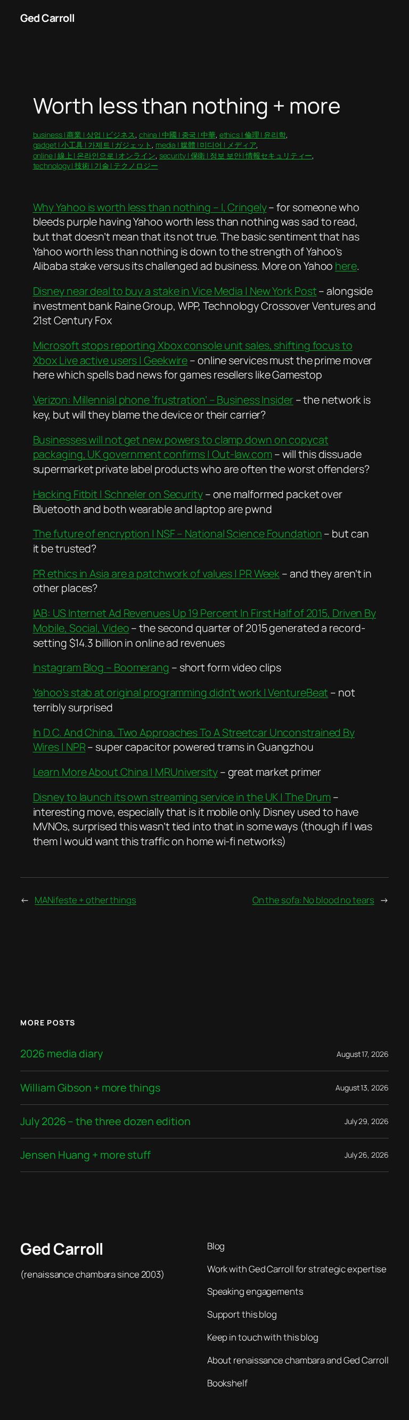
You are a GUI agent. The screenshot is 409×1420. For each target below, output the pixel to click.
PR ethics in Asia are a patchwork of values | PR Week (156, 573)
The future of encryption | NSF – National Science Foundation (177, 533)
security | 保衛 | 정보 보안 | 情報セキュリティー (236, 155)
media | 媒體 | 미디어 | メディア (206, 145)
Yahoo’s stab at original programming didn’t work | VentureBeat (181, 692)
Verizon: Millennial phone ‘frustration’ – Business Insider (163, 399)
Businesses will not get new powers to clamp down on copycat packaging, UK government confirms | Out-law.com (181, 447)
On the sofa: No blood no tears (313, 900)
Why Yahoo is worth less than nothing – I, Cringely (150, 207)
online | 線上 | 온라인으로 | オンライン (94, 155)
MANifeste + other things (85, 900)
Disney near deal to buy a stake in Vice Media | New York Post (175, 291)
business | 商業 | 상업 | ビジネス (84, 135)
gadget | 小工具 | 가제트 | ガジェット (92, 145)
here (346, 266)
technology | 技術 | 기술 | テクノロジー (95, 166)
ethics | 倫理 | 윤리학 (252, 135)
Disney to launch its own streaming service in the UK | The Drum (182, 797)
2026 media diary (61, 1054)
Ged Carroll (47, 18)
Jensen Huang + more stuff (85, 1155)
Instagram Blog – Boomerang (101, 667)
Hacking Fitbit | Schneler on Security (118, 494)
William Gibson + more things (90, 1088)
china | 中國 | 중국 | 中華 (177, 135)
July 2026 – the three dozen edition (105, 1121)
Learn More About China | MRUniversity (125, 772)
